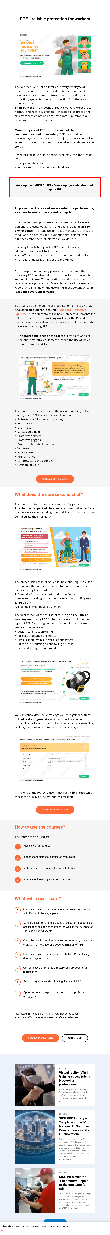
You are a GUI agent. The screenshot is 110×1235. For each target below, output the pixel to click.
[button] (75, 1038)
